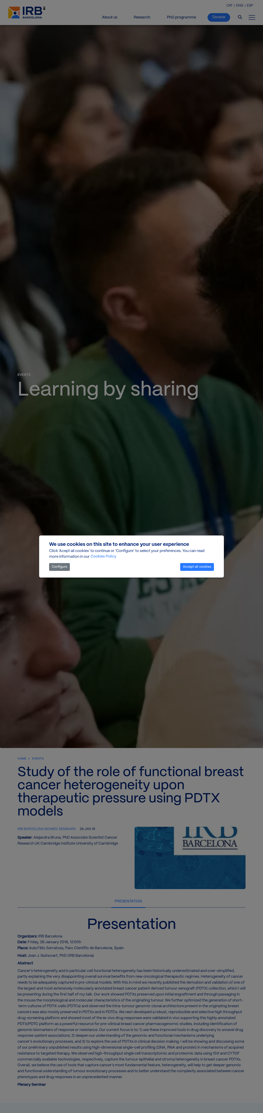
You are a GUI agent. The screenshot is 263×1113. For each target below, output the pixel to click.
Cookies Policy (103, 556)
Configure (59, 566)
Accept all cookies (197, 566)
